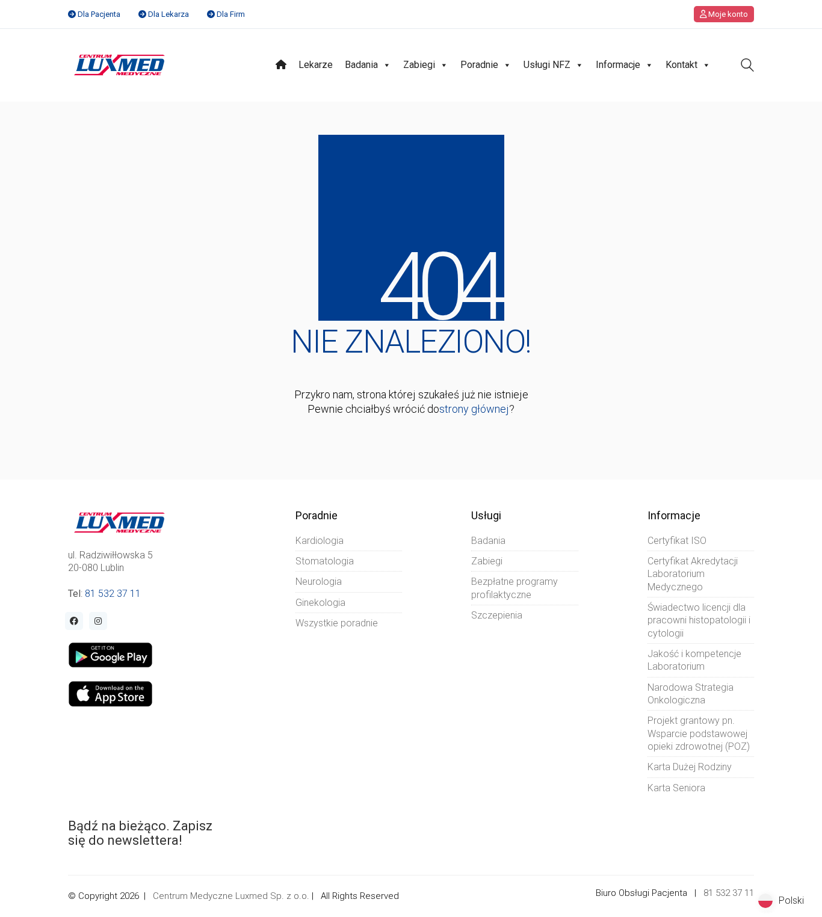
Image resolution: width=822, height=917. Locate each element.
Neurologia (318, 581)
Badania (361, 64)
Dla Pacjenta (99, 14)
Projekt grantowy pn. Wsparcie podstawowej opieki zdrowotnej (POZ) (698, 733)
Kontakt (681, 64)
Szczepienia (496, 615)
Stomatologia (324, 561)
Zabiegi (419, 64)
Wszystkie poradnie (336, 623)
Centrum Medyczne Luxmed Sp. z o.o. (231, 896)
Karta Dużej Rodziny (689, 767)
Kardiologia (319, 540)
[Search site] (747, 66)
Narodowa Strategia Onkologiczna (690, 694)
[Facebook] (74, 621)
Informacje (618, 64)
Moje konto (727, 14)
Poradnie (479, 64)
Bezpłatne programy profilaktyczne (514, 588)
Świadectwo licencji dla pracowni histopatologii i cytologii (698, 620)
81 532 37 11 (113, 593)
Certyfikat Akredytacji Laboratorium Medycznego (692, 574)
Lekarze (315, 64)
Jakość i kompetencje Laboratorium (694, 660)
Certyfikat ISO (676, 540)
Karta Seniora (676, 788)
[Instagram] (98, 621)
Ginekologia (320, 602)
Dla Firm (231, 14)
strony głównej (474, 409)
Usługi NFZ (547, 64)
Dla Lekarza (168, 14)
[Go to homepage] (119, 65)
